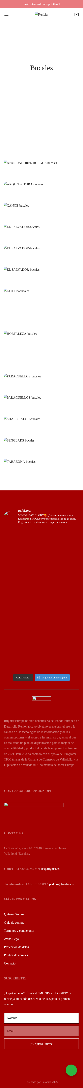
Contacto (10, 963)
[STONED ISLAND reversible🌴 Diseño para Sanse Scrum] (41, 657)
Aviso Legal (12, 939)
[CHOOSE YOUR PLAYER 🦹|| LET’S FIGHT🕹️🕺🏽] (41, 601)
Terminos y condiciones (19, 930)
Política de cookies (16, 955)
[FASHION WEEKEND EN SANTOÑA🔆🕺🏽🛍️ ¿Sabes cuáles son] (41, 611)
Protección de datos (16, 947)
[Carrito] (76, 14)
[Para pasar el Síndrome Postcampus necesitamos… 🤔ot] (41, 588)
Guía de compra (14, 922)
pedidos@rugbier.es (61, 884)
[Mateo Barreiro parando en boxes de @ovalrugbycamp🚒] (41, 630)
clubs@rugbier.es (48, 868)
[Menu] (6, 14)
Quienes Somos (14, 914)
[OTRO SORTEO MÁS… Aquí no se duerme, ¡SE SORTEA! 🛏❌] (41, 553)
